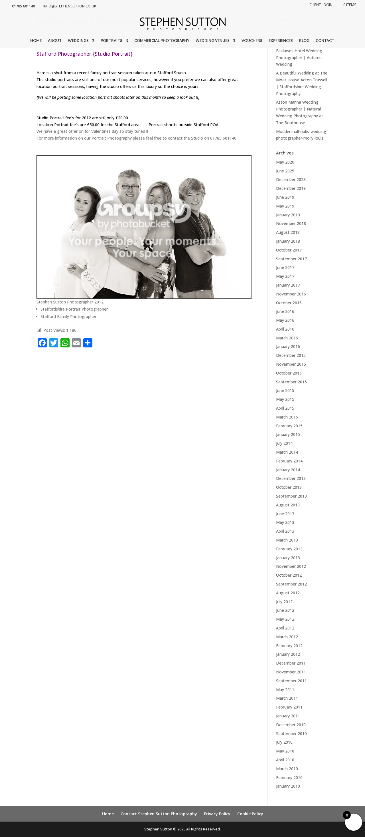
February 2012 (289, 645)
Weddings (78, 41)
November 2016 (291, 294)
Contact (325, 41)
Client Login (320, 5)
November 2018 (291, 223)
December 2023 (291, 179)
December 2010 (291, 724)
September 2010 (291, 733)
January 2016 (288, 346)
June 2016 (285, 311)
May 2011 (285, 689)
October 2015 (289, 373)
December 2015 (291, 355)
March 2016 (287, 338)
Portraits (111, 41)
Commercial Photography (161, 41)
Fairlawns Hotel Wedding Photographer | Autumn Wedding (299, 57)
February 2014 (289, 461)
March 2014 (287, 452)
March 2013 (287, 540)
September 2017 (291, 258)
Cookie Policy (250, 813)
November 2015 (291, 364)
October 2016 (289, 302)
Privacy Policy (217, 813)
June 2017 (285, 267)
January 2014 (288, 469)
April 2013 (285, 531)
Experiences (281, 41)
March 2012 (287, 636)
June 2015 (285, 390)
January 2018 (288, 241)
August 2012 (288, 592)
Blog (304, 41)
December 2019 (291, 188)
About (55, 41)
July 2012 (284, 601)
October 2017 (289, 250)
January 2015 (288, 434)
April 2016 (285, 329)
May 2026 (285, 162)
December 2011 (291, 663)
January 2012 (288, 654)
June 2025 (285, 171)
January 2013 (288, 557)
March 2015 (287, 417)
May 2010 (285, 751)
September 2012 (291, 584)
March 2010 (287, 768)
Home (36, 41)
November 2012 (291, 566)
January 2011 (288, 716)
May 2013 (285, 522)
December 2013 (291, 478)
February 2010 (289, 777)
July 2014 (284, 443)
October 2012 (289, 575)
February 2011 (289, 707)
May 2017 (285, 276)
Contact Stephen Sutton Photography (159, 813)
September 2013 (291, 496)
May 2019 (285, 206)
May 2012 (285, 619)
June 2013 (285, 513)
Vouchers (252, 41)
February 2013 (289, 549)
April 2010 (285, 759)
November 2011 (291, 672)
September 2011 (291, 680)
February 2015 (289, 425)
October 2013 (289, 487)
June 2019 (285, 197)
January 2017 (288, 285)
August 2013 (288, 505)
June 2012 (285, 610)
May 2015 (285, 399)
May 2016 (285, 320)
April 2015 (285, 408)
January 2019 (288, 215)
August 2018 (288, 232)
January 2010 (288, 786)
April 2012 (285, 628)
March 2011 (287, 698)
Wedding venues (213, 41)
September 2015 (291, 382)
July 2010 (284, 742)
